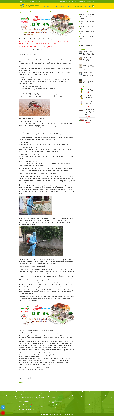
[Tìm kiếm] (89, 6)
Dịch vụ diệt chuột (85, 29)
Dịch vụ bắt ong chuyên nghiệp (86, 37)
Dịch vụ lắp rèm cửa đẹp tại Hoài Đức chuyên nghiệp (88, 53)
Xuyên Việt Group (69, 414)
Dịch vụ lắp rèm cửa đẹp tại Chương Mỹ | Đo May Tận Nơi (87, 60)
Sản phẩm (62, 6)
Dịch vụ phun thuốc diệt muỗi (86, 22)
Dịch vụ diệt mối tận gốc (87, 14)
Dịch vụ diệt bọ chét (86, 45)
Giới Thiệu (54, 6)
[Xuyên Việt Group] (29, 6)
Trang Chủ (46, 6)
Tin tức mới (78, 6)
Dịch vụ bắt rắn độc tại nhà (86, 42)
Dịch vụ (69, 6)
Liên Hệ (85, 6)
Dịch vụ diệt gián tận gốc (87, 26)
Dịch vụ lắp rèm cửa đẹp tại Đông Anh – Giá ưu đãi (88, 81)
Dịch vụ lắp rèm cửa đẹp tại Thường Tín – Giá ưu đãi (88, 75)
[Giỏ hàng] (93, 6)
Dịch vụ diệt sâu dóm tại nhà (86, 32)
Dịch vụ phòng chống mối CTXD (85, 18)
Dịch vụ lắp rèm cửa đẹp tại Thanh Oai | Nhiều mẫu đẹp (88, 67)
